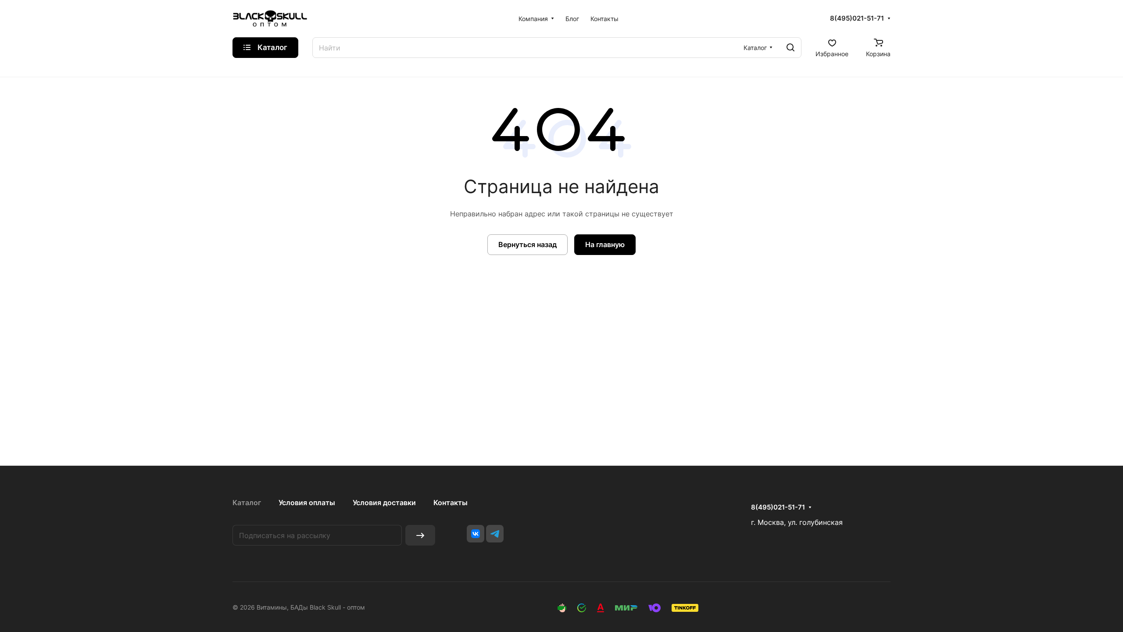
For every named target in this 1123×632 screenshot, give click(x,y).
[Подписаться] (420, 535)
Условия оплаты (307, 502)
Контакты (450, 502)
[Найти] (790, 47)
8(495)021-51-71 (857, 18)
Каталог (246, 502)
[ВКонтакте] (475, 533)
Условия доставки (384, 502)
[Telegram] (495, 533)
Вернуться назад (527, 244)
